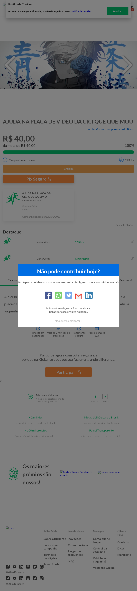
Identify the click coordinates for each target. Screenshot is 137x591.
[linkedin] (87, 295)
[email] (77, 296)
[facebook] (48, 295)
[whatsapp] (57, 295)
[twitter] (67, 295)
